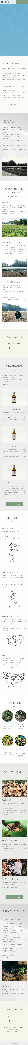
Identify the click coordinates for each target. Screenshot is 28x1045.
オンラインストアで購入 (14, 504)
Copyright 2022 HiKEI (14, 1043)
